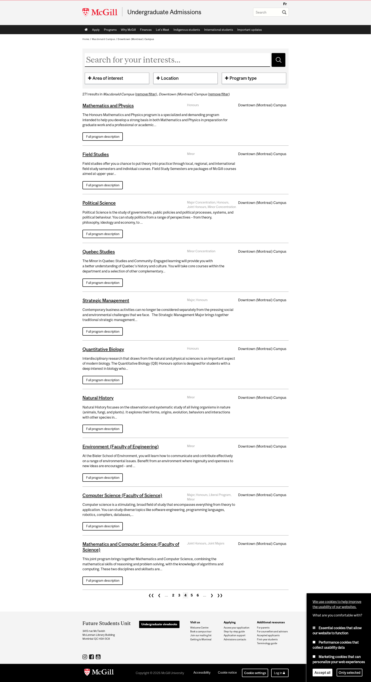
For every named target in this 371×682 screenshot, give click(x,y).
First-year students (267, 639)
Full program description (102, 136)
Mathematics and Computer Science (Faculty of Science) (130, 546)
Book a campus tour (200, 631)
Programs (110, 29)
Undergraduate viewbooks (159, 624)
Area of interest (108, 78)
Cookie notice (227, 672)
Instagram (85, 656)
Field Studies (95, 154)
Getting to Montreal (200, 639)
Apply (96, 29)
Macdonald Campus (103, 39)
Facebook (92, 656)
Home (86, 29)
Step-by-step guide (234, 631)
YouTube (99, 656)
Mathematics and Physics (108, 105)
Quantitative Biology (103, 349)
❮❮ (151, 595)
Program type (243, 78)
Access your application (236, 627)
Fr (285, 4)
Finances (146, 29)
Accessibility (201, 672)
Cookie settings (255, 673)
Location (170, 78)
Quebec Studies (98, 251)
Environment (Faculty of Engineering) (120, 446)
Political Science (99, 202)
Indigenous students (186, 29)
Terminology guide (267, 643)
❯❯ (220, 595)
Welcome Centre (199, 627)
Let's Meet (162, 29)
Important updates (249, 29)
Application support (234, 635)
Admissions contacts (235, 639)
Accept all (322, 672)
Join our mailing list (200, 635)
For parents (263, 627)
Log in (278, 673)
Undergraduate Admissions (164, 12)
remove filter (146, 94)
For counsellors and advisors (272, 631)
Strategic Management (105, 300)
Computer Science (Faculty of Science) (122, 495)
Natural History (98, 397)
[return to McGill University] (99, 673)
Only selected (349, 672)
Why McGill (128, 29)
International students (218, 29)
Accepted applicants (268, 635)
